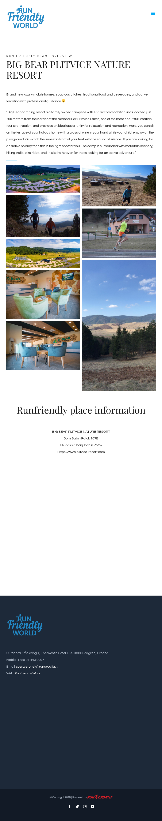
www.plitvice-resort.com (86, 452)
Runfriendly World (28, 673)
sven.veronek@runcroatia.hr (37, 666)
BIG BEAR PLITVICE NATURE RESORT (81, 431)
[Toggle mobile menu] (153, 13)
